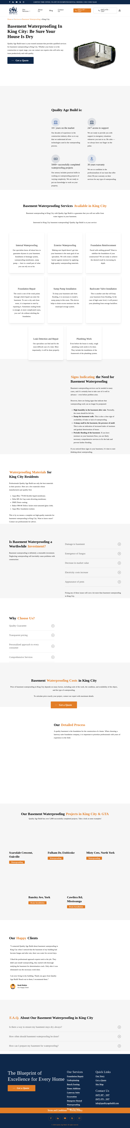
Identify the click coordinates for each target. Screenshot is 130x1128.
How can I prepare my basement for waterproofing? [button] (33, 1046)
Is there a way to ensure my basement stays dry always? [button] (35, 1027)
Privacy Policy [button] (76, 1110)
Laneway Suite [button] (73, 1092)
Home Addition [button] (73, 1088)
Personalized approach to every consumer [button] (24, 646)
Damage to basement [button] (75, 544)
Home (9, 19)
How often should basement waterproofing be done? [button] (34, 1036)
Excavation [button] (72, 1096)
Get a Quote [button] (101, 1080)
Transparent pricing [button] (18, 635)
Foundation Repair (75, 1076)
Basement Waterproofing (31, 19)
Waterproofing (73, 1104)
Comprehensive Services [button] (20, 657)
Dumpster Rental (74, 1101)
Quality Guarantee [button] (17, 625)
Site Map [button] (99, 1084)
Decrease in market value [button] (77, 563)
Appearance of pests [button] (74, 581)
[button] (20, 60)
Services (17, 19)
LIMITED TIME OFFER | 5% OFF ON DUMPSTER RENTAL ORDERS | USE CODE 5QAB (65, 2)
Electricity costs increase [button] (76, 572)
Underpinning (73, 1080)
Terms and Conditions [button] (57, 1110)
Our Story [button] (100, 1076)
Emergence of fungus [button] (75, 553)
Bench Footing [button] (73, 1084)
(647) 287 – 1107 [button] (102, 1095)
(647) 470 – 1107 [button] (102, 1099)
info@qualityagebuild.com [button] (107, 1103)
